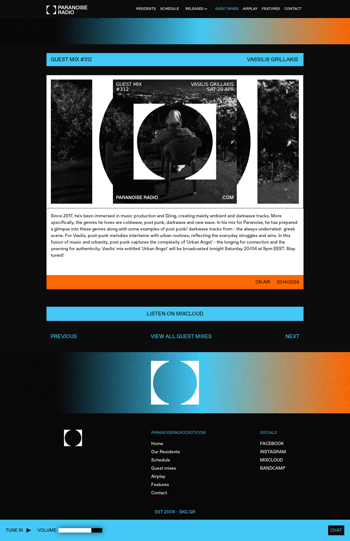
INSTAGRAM (273, 451)
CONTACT (292, 9)
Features (160, 484)
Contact (159, 492)
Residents (146, 9)
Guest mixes (163, 468)
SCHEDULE (169, 9)
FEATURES (271, 9)
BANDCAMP (272, 468)
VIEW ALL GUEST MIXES (181, 336)
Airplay (158, 476)
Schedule (160, 460)
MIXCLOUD (271, 460)
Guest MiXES (226, 9)
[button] (197, 9)
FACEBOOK (272, 443)
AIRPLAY (250, 9)
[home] (67, 7)
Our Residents (165, 451)
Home (157, 443)
